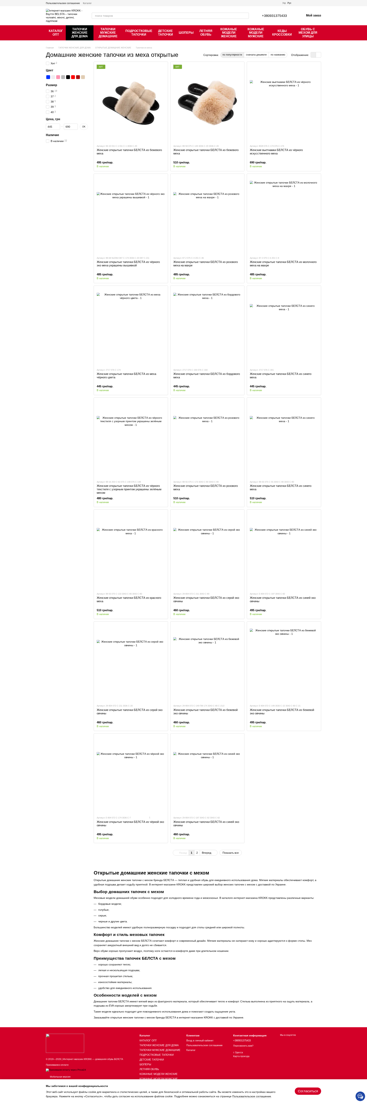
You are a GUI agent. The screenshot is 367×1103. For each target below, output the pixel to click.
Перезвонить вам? (243, 1045)
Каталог (87, 3)
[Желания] (308, 3)
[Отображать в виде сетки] (313, 54)
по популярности (232, 54)
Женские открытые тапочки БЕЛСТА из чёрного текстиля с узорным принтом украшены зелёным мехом (129, 489)
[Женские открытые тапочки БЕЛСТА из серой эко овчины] (207, 550)
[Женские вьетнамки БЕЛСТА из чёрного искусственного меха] (284, 103)
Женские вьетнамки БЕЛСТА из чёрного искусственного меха (276, 151)
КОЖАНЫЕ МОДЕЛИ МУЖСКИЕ (256, 33)
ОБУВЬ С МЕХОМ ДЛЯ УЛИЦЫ (308, 33)
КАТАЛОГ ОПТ (56, 32)
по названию (278, 54)
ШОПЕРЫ (186, 32)
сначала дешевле (256, 54)
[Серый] (63, 77)
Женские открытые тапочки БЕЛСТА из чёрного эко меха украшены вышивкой (128, 263)
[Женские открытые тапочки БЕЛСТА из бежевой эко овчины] (207, 662)
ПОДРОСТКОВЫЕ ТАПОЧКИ (138, 32)
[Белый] (53, 77)
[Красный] (73, 77)
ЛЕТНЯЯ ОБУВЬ (205, 32)
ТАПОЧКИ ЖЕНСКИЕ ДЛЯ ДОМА (79, 33)
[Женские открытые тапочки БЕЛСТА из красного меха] (131, 550)
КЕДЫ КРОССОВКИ (282, 32)
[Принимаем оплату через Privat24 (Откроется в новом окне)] (66, 1070)
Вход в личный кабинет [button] (200, 1040)
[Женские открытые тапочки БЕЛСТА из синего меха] (284, 327)
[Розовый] (58, 77)
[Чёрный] (68, 77)
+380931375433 (274, 15)
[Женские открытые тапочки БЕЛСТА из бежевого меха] (131, 103)
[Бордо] (78, 77)
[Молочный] (83, 77)
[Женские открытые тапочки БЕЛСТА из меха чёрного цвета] (131, 327)
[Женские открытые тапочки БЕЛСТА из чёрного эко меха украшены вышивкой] (131, 215)
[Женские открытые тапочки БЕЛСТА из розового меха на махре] (207, 215)
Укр (284, 3)
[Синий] (48, 77)
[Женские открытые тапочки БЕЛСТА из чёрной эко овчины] (131, 774)
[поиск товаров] (246, 16)
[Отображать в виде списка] (318, 54)
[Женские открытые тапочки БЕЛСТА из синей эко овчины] (284, 550)
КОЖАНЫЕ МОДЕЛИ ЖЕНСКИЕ (228, 33)
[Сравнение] (298, 3)
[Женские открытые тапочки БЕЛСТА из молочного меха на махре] (284, 215)
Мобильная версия (60, 1076)
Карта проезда (241, 1056)
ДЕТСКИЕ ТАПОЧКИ (165, 32)
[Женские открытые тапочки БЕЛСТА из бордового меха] (207, 327)
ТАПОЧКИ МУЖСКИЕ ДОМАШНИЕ (108, 33)
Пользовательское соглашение (63, 3)
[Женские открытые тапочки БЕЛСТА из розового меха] (207, 439)
